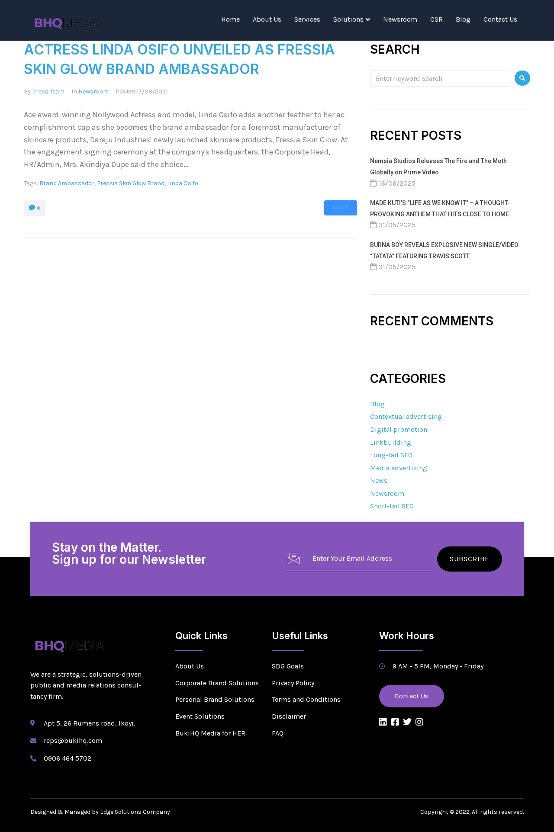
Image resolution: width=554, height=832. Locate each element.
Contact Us (500, 19)
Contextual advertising (406, 416)
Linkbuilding (390, 442)
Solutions (348, 19)
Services (307, 19)
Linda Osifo (182, 183)
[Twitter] (407, 722)
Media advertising (398, 468)
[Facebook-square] (395, 722)
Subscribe (469, 559)
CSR (436, 19)
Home (230, 19)
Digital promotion (398, 429)
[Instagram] (419, 722)
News (378, 480)
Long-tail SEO (391, 455)
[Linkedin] (383, 722)
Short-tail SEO (392, 506)
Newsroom (400, 19)
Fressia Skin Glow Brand (130, 183)
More (340, 208)
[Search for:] (440, 78)
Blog (463, 19)
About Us (267, 19)
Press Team (48, 91)
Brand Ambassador (66, 183)
